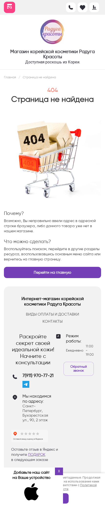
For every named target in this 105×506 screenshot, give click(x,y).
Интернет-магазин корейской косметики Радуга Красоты (52, 301)
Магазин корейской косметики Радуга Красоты (52, 54)
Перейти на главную (52, 272)
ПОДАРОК (36, 454)
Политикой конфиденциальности (66, 487)
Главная (10, 77)
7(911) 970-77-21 (37, 375)
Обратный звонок (78, 369)
